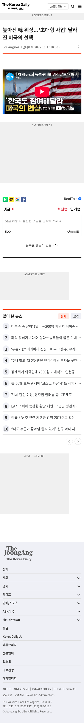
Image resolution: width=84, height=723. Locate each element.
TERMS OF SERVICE (65, 689)
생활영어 (8, 653)
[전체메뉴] (79, 6)
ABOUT (7, 689)
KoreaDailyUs (12, 636)
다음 (78, 441)
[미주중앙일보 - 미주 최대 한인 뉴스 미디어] (16, 6)
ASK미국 (8, 611)
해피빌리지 (10, 678)
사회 (5, 577)
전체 (63, 316)
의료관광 (8, 670)
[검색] (72, 6)
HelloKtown (11, 619)
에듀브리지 (10, 645)
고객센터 (18, 695)
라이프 (7, 594)
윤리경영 (7, 695)
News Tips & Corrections (40, 695)
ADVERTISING (21, 689)
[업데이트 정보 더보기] (42, 47)
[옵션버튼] (78, 47)
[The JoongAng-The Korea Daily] (18, 553)
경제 (5, 586)
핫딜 (5, 628)
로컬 (76, 316)
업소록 (7, 661)
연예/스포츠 (10, 603)
